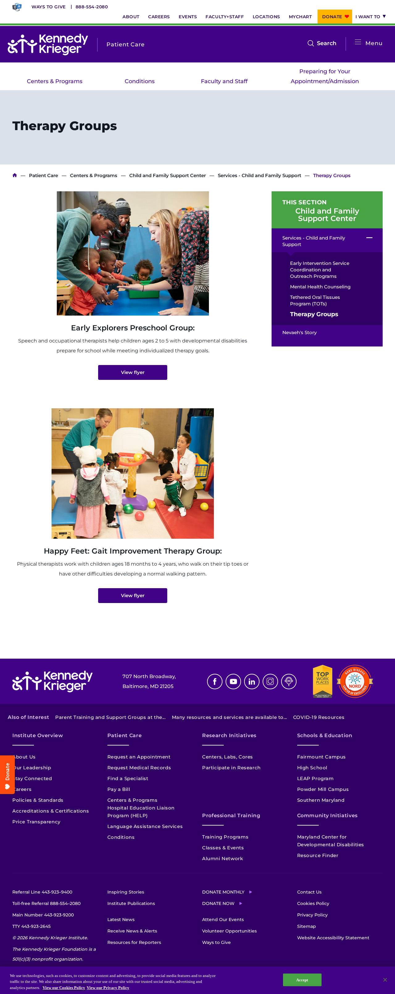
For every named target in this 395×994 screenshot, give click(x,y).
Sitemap (306, 926)
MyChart (300, 16)
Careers (159, 16)
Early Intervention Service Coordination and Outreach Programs (319, 269)
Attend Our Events (223, 919)
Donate (332, 16)
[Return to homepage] (48, 44)
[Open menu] (358, 42)
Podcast (289, 681)
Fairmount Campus (321, 757)
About (131, 16)
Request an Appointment (139, 757)
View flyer (132, 372)
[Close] (385, 980)
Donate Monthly (223, 892)
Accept (302, 979)
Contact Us (309, 892)
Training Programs (225, 837)
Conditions (140, 81)
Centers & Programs (54, 81)
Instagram (270, 681)
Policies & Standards (38, 800)
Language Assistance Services (145, 826)
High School (312, 768)
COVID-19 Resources (319, 717)
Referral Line (42, 892)
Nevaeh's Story (299, 332)
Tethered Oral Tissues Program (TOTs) (315, 300)
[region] (197, 980)
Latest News (121, 919)
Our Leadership (31, 768)
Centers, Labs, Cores (227, 757)
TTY (31, 926)
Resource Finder (318, 855)
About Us (24, 757)
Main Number (43, 915)
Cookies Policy (313, 903)
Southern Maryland (321, 800)
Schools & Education (324, 735)
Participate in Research (231, 768)
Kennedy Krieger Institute (14, 175)
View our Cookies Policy (64, 987)
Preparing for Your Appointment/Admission (325, 76)
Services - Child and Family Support (259, 175)
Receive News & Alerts (132, 931)
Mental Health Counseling (320, 287)
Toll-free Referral (46, 903)
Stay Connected (32, 778)
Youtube (233, 681)
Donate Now (218, 903)
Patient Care (43, 175)
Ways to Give (48, 7)
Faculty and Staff (224, 81)
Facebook (214, 681)
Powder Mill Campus (323, 789)
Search (326, 44)
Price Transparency (36, 822)
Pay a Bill (118, 789)
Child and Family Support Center (167, 175)
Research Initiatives (229, 735)
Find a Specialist (127, 778)
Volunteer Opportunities (229, 931)
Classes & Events (223, 848)
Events (188, 16)
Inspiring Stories (125, 892)
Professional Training (231, 815)
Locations (266, 16)
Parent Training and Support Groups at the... (110, 717)
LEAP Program (315, 778)
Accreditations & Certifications (50, 811)
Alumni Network (222, 858)
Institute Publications (131, 903)
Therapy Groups (314, 314)
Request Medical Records (139, 768)
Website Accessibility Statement (333, 938)
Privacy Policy (312, 915)
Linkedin (252, 681)
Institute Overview (37, 735)
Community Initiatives (327, 815)
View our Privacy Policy (108, 987)
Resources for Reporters (134, 942)
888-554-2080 (92, 7)
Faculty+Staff (225, 16)
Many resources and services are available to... (229, 717)
